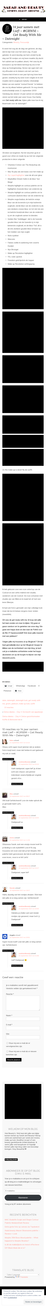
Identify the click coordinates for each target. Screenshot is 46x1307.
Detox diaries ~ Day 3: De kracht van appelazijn (23, 712)
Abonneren (23, 1198)
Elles (11, 794)
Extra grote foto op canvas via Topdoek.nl (22, 1227)
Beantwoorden (8, 759)
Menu (24, 19)
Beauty (16, 42)
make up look (24, 704)
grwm (8, 704)
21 (7, 26)
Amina (12, 838)
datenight (11, 700)
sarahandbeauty (24, 762)
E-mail (9, 1025)
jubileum (14, 704)
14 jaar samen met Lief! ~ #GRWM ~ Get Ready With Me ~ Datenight (21, 33)
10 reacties (9, 707)
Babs (11, 740)
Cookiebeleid (12, 1297)
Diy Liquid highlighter (16, 175)
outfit (32, 704)
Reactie (10, 994)
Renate (12, 888)
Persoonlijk (24, 42)
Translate (24, 1277)
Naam (9, 1015)
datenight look (21, 700)
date (4, 700)
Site (7, 1034)
